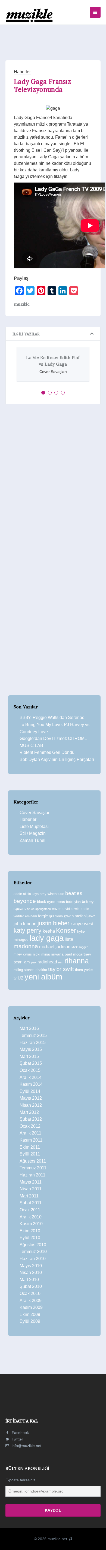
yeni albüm (43, 976)
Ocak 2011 (30, 1210)
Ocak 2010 (30, 1293)
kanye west (81, 923)
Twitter (17, 1439)
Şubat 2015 (31, 1063)
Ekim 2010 (30, 1231)
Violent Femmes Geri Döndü (47, 752)
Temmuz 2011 (33, 1168)
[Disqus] (53, 483)
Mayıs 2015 (31, 1049)
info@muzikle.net (26, 1445)
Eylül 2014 (30, 1091)
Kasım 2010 (31, 1223)
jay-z (91, 916)
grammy (56, 916)
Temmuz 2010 (33, 1251)
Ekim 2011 (30, 1147)
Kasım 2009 (31, 1307)
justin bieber (53, 923)
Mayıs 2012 (31, 1098)
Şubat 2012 (31, 1119)
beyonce (25, 901)
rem (60, 962)
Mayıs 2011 (31, 1182)
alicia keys (31, 894)
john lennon (25, 923)
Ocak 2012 (30, 1126)
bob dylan (73, 901)
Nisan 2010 (31, 1272)
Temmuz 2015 (33, 1035)
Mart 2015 (29, 1056)
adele (18, 894)
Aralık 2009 (31, 1300)
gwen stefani (75, 916)
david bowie (71, 909)
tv (15, 978)
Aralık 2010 (31, 1217)
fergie (43, 916)
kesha (49, 931)
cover (56, 909)
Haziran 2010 (33, 1258)
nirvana (57, 954)
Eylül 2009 (30, 1321)
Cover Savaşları (35, 812)
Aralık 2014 (31, 1077)
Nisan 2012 (31, 1105)
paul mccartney (78, 954)
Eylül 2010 (30, 1237)
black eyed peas (51, 901)
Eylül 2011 (30, 1154)
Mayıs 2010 (31, 1265)
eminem (31, 916)
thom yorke (84, 970)
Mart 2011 (29, 1196)
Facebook (20, 1432)
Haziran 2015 (33, 1042)
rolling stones (24, 970)
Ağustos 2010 (33, 1244)
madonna (26, 946)
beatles (73, 893)
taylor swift (61, 969)
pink (33, 962)
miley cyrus (23, 954)
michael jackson (54, 946)
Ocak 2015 (30, 1070)
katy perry (28, 930)
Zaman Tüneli (33, 840)
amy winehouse (52, 894)
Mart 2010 (29, 1279)
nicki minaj (41, 954)
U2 (20, 978)
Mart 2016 (29, 1028)
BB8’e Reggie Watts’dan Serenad (52, 717)
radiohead (47, 962)
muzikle (22, 304)
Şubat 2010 (31, 1286)
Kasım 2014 (31, 1084)
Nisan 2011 (31, 1189)
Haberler (22, 71)
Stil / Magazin (33, 833)
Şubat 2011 (31, 1202)
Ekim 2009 (30, 1314)
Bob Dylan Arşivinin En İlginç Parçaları (57, 759)
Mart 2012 (29, 1112)
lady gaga (47, 938)
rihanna (76, 961)
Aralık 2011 (30, 1133)
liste (69, 939)
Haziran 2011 (32, 1175)
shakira (41, 970)
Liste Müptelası (34, 826)
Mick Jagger (79, 947)
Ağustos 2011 (33, 1161)
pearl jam (22, 962)
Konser (66, 930)
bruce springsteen (39, 909)
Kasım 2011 (31, 1140)
